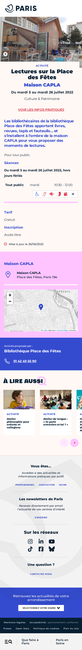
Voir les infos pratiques (41, 110)
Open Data (22, 628)
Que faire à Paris (30, 641)
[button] (41, 307)
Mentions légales (14, 622)
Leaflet (44, 330)
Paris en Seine (62, 641)
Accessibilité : (54, 622)
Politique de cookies (46, 628)
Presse (7, 628)
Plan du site (71, 628)
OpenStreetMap (62, 330)
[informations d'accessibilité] (55, 194)
